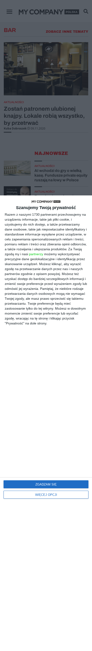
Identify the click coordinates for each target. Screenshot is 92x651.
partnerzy (36, 254)
